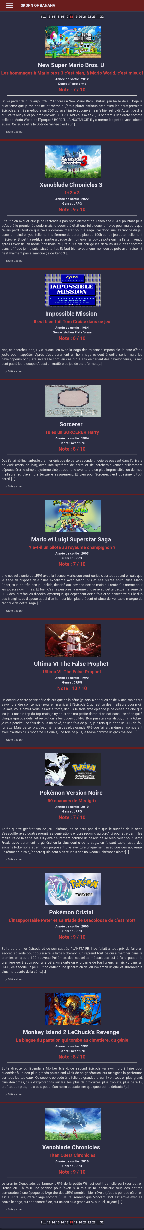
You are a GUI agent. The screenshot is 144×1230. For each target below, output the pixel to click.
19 (75, 17)
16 (62, 17)
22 (89, 17)
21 (84, 17)
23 (93, 17)
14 (53, 17)
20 (80, 17)
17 (66, 17)
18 (71, 17)
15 (57, 17)
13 (48, 17)
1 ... (43, 17)
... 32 (100, 17)
